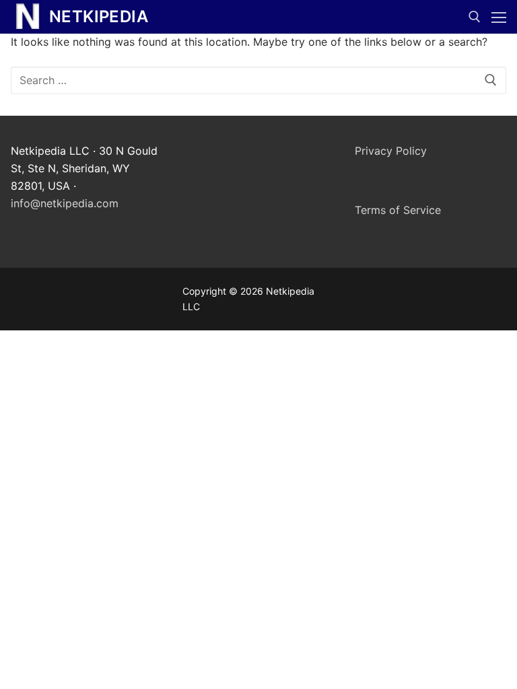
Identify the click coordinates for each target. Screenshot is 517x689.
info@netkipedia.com (64, 203)
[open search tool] (475, 17)
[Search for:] (258, 81)
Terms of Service (398, 210)
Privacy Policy (391, 150)
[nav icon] (498, 17)
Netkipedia (98, 16)
